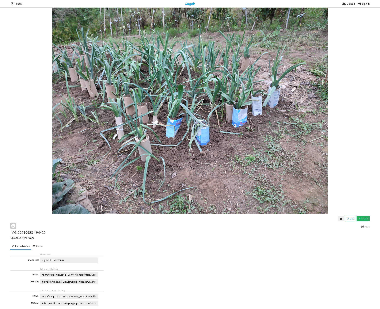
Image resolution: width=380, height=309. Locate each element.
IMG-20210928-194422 (28, 232)
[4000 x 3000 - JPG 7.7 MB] (341, 218)
